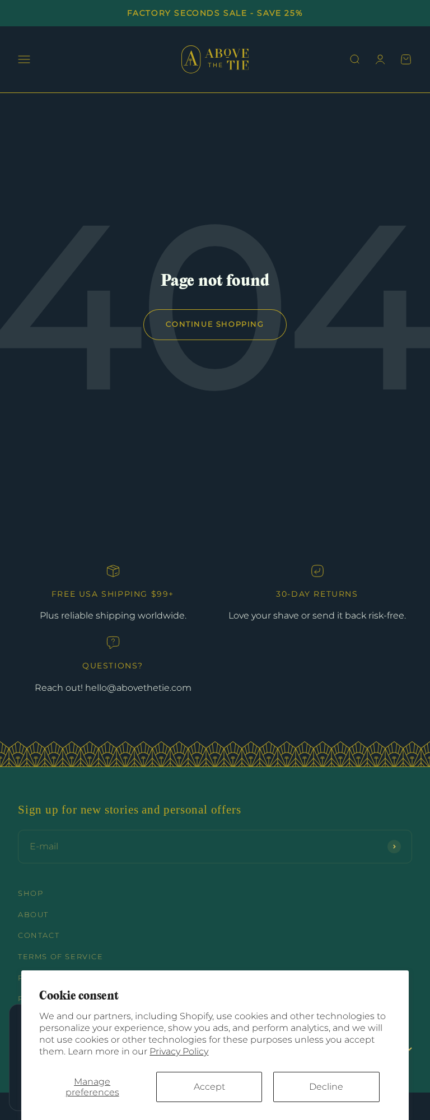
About (33, 914)
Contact (38, 935)
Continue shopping (215, 324)
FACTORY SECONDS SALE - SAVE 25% (215, 13)
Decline (326, 1086)
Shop (30, 893)
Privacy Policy (178, 1051)
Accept (209, 1086)
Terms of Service (61, 956)
